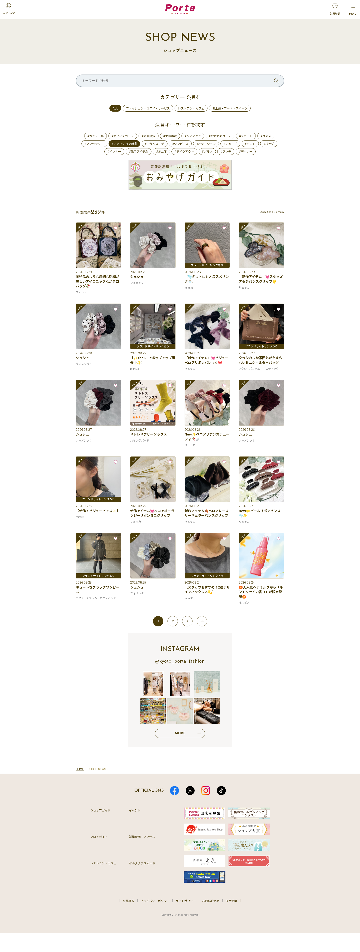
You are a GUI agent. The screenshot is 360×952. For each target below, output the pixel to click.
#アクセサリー (94, 144)
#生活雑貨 (170, 136)
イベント (135, 810)
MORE (180, 733)
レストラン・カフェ (191, 108)
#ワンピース (180, 144)
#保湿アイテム (138, 151)
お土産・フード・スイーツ (229, 108)
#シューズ (230, 144)
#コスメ (266, 136)
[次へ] (202, 621)
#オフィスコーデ (123, 136)
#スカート (245, 136)
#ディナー (245, 151)
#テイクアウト (184, 151)
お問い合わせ (211, 900)
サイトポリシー (186, 900)
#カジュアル (96, 136)
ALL (115, 108)
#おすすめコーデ (220, 136)
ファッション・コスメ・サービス (148, 108)
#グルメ (207, 151)
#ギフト (250, 144)
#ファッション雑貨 (124, 144)
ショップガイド (100, 810)
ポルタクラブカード (142, 863)
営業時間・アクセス (142, 837)
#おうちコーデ (154, 144)
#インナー (114, 151)
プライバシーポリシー (155, 900)
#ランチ (226, 151)
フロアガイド (99, 837)
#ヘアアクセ (193, 136)
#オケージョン (206, 144)
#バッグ (269, 144)
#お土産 (161, 151)
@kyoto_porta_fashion (180, 661)
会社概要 (128, 900)
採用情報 (231, 900)
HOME (80, 769)
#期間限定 (148, 136)
